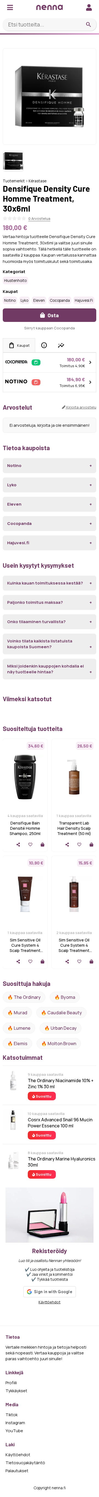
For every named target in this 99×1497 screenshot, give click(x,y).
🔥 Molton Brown (58, 1043)
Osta (52, 315)
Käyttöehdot (49, 1301)
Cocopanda (60, 300)
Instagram (15, 1423)
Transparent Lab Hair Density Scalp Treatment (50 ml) (74, 828)
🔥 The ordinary (24, 997)
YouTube (14, 1431)
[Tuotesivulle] (42, 844)
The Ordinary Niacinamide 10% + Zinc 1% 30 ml (61, 1083)
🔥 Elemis (17, 1043)
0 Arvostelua (39, 218)
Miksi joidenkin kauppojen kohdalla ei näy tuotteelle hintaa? (45, 669)
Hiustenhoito (15, 280)
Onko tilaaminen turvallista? (36, 622)
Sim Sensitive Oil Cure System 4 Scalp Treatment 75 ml (25, 947)
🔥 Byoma (64, 997)
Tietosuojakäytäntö (25, 1463)
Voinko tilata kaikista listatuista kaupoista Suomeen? (39, 644)
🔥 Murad (17, 1013)
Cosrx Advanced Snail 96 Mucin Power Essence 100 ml (60, 1123)
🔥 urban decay (60, 1028)
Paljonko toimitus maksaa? (35, 602)
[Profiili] (89, 7)
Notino (10, 300)
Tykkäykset (16, 1391)
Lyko (24, 300)
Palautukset (17, 1471)
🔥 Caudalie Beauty (61, 1013)
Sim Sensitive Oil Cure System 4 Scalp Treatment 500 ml (74, 947)
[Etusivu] (49, 7)
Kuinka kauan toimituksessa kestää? (45, 583)
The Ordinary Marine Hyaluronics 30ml (61, 1162)
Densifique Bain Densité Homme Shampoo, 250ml (25, 828)
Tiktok (12, 1415)
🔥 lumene (19, 1028)
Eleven (39, 300)
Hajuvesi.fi (84, 300)
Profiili (11, 1383)
